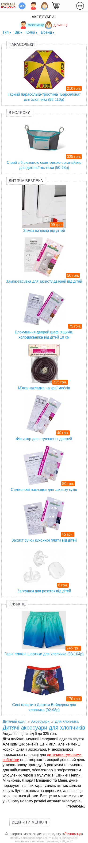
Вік (17, 32)
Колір (30, 32)
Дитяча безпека (26, 181)
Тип (5, 32)
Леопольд (72, 834)
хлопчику (36, 25)
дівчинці (61, 25)
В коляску (19, 113)
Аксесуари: (43, 17)
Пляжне (17, 604)
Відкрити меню (30, 822)
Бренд (46, 32)
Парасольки (22, 45)
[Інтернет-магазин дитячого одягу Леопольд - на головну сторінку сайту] (8, 6)
